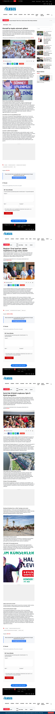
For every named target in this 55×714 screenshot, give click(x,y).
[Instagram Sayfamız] (47, 3)
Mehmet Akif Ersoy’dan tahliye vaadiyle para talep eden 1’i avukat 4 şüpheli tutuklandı (21, 245)
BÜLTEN (32, 37)
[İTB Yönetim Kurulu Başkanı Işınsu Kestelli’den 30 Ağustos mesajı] (40, 66)
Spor (25, 14)
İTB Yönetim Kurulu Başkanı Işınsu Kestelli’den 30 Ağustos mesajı (48, 67)
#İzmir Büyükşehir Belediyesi (14, 628)
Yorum (5, 193)
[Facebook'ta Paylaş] (8, 64)
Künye (50, 1)
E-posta (21, 203)
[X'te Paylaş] (10, 64)
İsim (5, 203)
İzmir (29, 14)
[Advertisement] (36, 9)
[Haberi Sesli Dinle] (27, 61)
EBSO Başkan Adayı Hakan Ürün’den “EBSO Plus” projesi (48, 60)
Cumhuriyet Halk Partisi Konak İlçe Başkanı (17, 75)
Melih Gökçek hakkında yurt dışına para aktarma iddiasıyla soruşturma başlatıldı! (25, 20)
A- (29, 61)
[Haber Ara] (51, 15)
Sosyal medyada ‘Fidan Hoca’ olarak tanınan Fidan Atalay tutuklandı (32, 245)
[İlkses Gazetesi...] (10, 8)
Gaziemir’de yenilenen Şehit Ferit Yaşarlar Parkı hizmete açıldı (48, 54)
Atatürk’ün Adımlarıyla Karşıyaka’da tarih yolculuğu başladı (47, 34)
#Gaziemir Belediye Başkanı (15, 310)
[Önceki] (50, 20)
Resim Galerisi (38, 1)
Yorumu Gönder (8, 213)
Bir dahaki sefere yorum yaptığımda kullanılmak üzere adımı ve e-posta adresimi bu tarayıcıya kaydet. (18, 210)
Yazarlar (47, 1)
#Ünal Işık (23, 310)
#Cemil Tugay (20, 630)
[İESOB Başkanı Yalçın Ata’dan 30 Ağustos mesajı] (40, 47)
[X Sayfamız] (44, 3)
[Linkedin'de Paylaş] (17, 64)
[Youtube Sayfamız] (51, 3)
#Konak (6, 628)
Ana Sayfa (6, 24)
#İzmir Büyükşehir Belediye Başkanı (10, 630)
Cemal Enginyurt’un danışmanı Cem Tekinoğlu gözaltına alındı (27, 245)
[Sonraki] (51, 20)
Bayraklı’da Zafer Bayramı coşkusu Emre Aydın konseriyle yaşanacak (47, 41)
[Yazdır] (33, 61)
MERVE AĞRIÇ (9, 260)
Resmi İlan (37, 15)
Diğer (48, 14)
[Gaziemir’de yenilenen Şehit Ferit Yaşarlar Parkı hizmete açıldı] (40, 53)
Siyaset (15, 14)
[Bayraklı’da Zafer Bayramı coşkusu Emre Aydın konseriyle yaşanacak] (40, 40)
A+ (31, 61)
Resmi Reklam (42, 15)
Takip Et (22, 63)
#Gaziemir (7, 310)
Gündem (10, 14)
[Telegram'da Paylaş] (15, 64)
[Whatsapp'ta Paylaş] (12, 64)
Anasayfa (33, 1)
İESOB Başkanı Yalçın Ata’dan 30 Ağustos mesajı (47, 47)
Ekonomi (20, 14)
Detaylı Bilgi (41, 712)
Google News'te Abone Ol (19, 177)
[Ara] (50, 28)
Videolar (43, 1)
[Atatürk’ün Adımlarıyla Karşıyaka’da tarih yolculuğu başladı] (40, 33)
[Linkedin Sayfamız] (49, 3)
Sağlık (32, 14)
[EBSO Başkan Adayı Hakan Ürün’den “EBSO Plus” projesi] (40, 59)
